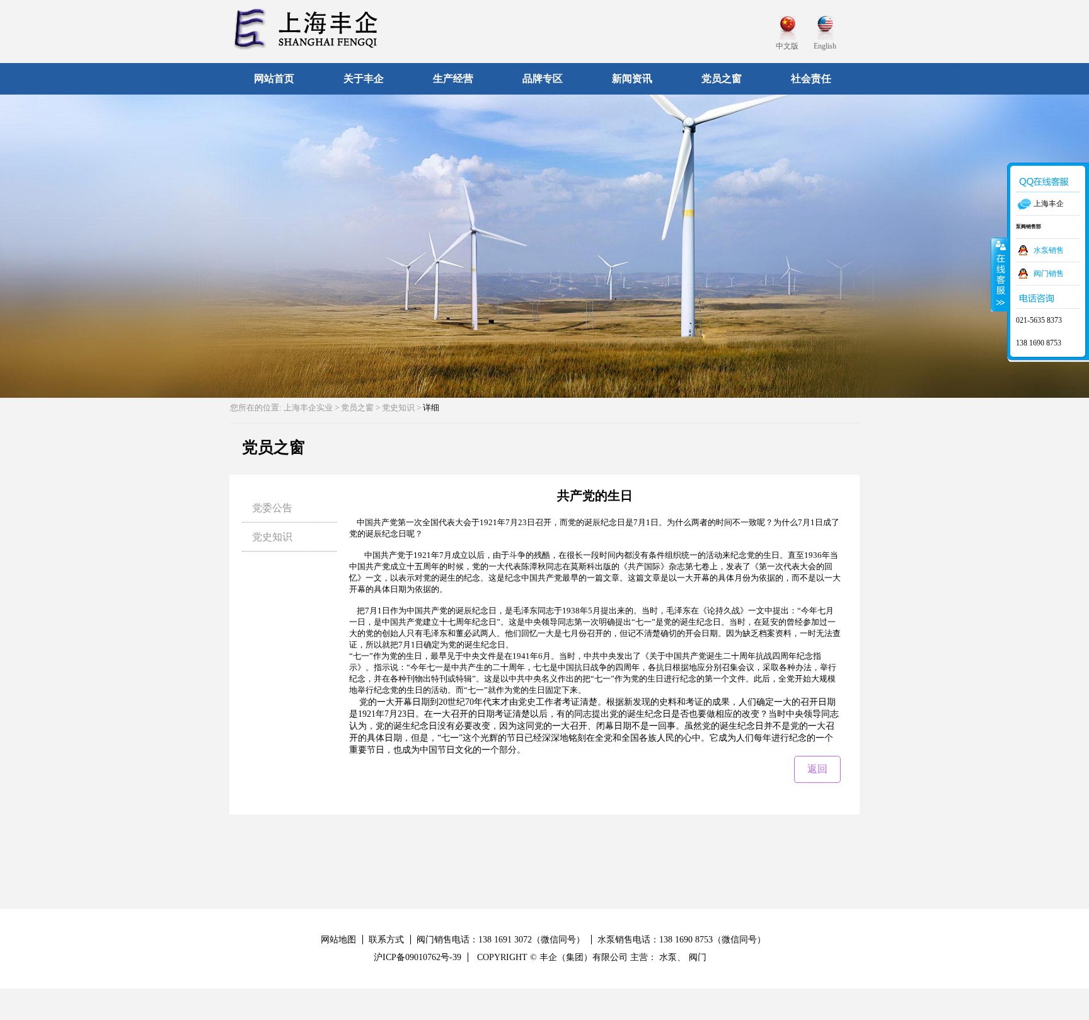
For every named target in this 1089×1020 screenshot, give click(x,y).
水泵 (668, 957)
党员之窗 (357, 407)
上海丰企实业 (308, 407)
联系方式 (386, 939)
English (825, 46)
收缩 (999, 274)
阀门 (697, 957)
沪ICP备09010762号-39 (417, 957)
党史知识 (272, 536)
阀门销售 (1049, 273)
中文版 (787, 46)
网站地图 (338, 939)
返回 (817, 768)
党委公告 (272, 507)
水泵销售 (1049, 250)
